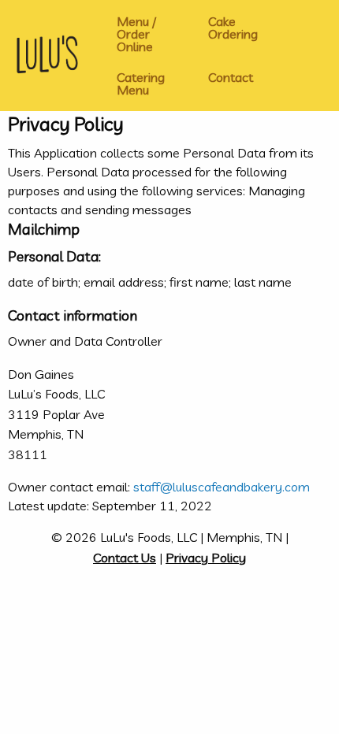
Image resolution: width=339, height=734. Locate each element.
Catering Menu (141, 83)
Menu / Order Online (136, 33)
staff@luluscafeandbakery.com (221, 487)
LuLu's (45, 55)
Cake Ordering (233, 27)
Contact (230, 77)
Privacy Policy (206, 557)
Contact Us (124, 557)
